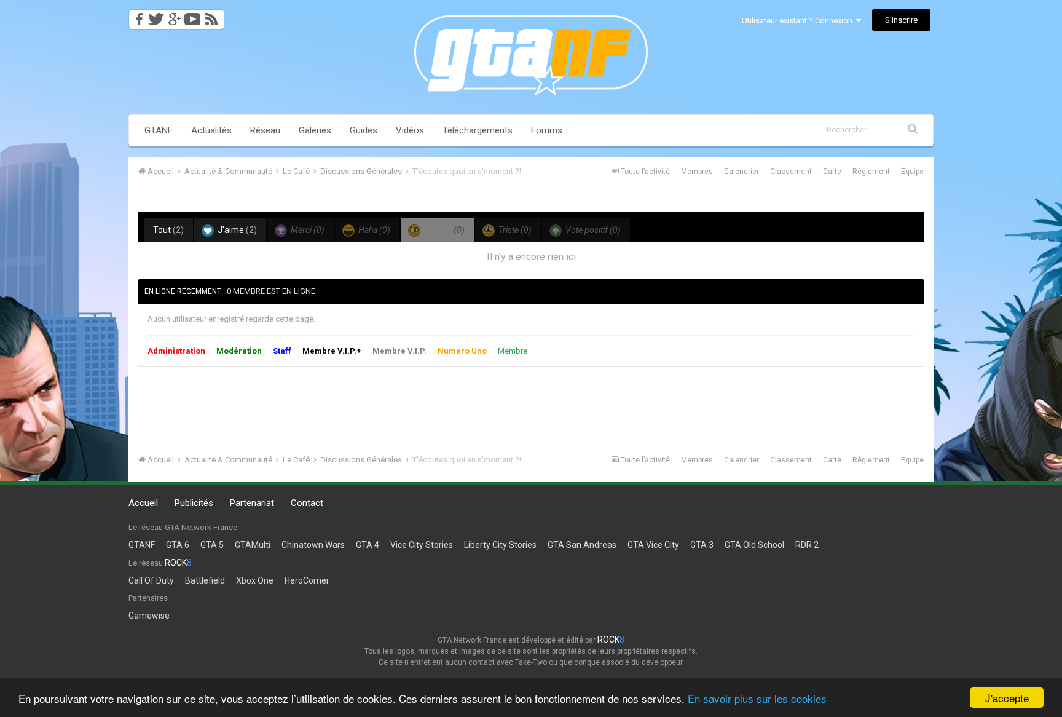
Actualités (211, 130)
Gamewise (149, 615)
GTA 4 (367, 545)
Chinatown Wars (313, 545)
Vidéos (410, 130)
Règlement (871, 171)
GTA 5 (212, 545)
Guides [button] (363, 130)
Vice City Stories (421, 545)
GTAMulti (252, 545)
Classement (791, 171)
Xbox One (254, 580)
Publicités (194, 503)
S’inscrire (901, 20)
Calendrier (741, 171)
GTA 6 (177, 545)
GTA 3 (702, 545)
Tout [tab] (168, 230)
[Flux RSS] (213, 15)
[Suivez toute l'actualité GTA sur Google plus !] (174, 15)
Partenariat (252, 503)
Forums (546, 130)
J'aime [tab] (236, 230)
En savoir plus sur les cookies (757, 698)
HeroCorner (307, 580)
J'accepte (1007, 697)
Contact (307, 503)
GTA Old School (754, 545)
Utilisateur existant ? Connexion (799, 20)
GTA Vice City (653, 545)
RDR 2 (807, 545)
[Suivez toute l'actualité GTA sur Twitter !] (156, 15)
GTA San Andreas (582, 545)
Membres (697, 171)
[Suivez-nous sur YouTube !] (193, 15)
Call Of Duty (151, 580)
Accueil (143, 503)
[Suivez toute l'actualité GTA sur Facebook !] (137, 15)
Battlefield (205, 580)
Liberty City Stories (500, 545)
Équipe (912, 171)
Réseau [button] (265, 130)
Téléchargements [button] (477, 130)
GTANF (158, 130)
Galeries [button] (315, 130)
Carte (832, 171)
